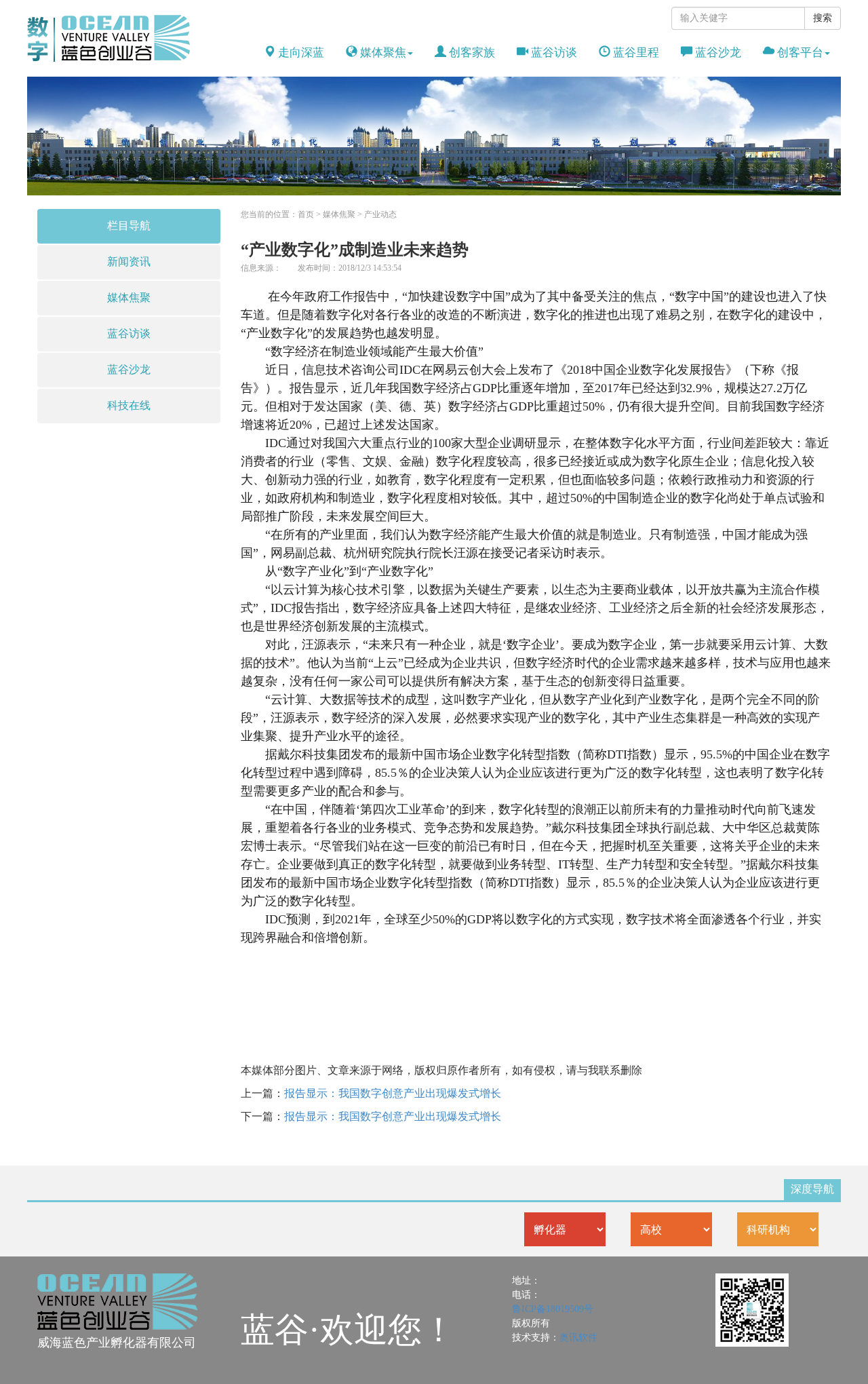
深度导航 (812, 1189)
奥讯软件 (578, 1337)
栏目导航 (129, 225)
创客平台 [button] (798, 52)
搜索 (822, 18)
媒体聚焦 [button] (381, 52)
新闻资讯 (129, 261)
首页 (306, 214)
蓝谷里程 (634, 52)
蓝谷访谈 (552, 52)
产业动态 (380, 214)
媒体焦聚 (129, 297)
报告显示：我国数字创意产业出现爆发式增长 (392, 1093)
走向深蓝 (299, 52)
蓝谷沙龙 (716, 52)
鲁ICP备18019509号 (552, 1309)
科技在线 (129, 405)
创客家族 (470, 52)
